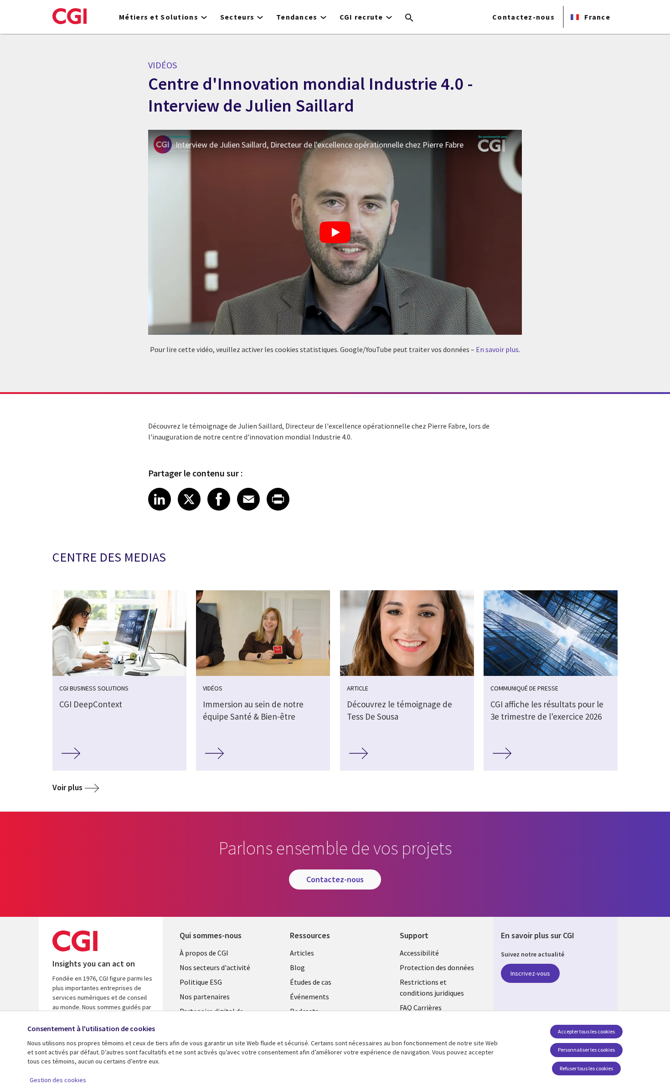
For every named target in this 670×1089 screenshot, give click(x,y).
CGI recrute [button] (361, 16)
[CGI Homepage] (69, 16)
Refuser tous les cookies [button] (586, 1068)
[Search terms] (409, 18)
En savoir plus (497, 349)
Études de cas (310, 982)
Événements (309, 996)
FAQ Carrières (421, 1007)
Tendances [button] (297, 16)
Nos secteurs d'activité (215, 967)
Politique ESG (201, 982)
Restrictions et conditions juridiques (432, 987)
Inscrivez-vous (530, 973)
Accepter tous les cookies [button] (586, 1031)
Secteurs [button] (237, 16)
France (596, 16)
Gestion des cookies (58, 1080)
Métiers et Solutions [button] (158, 16)
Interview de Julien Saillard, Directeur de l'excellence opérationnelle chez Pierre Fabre (319, 144)
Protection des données (437, 967)
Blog (297, 967)
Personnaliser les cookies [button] (586, 1049)
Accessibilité (419, 952)
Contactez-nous (523, 16)
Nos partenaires (205, 996)
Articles (302, 952)
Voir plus (67, 787)
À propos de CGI (204, 952)
